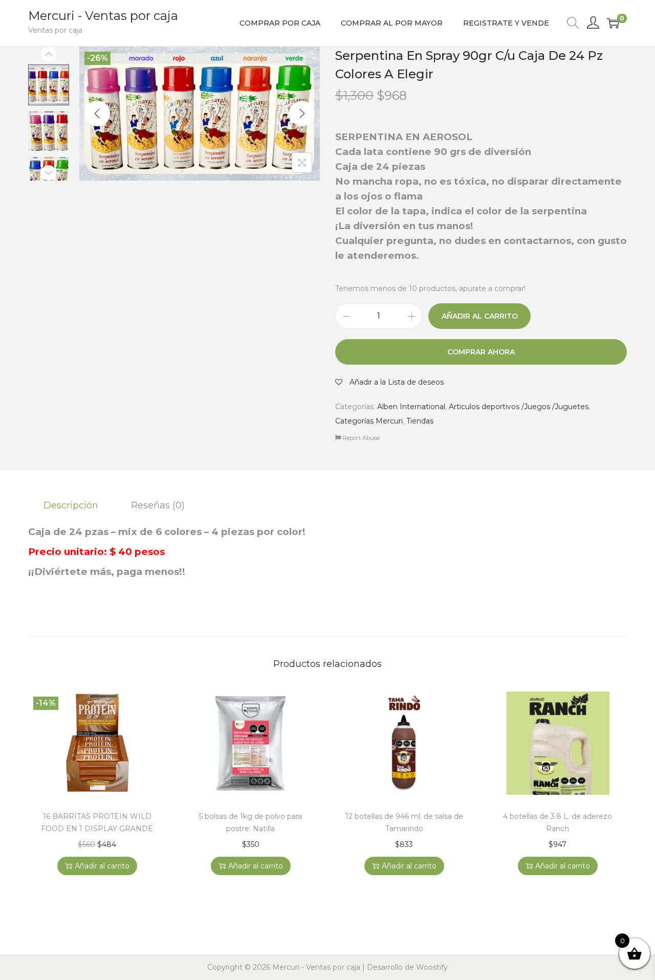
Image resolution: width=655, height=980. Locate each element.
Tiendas (419, 421)
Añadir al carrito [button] (102, 866)
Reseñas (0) (158, 505)
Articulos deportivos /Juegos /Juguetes (518, 406)
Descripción (70, 505)
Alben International (411, 406)
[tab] (70, 505)
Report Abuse (360, 437)
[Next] (302, 113)
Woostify (432, 967)
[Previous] (97, 113)
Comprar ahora (481, 352)
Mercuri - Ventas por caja (103, 15)
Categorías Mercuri (369, 421)
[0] (613, 23)
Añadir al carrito (480, 316)
